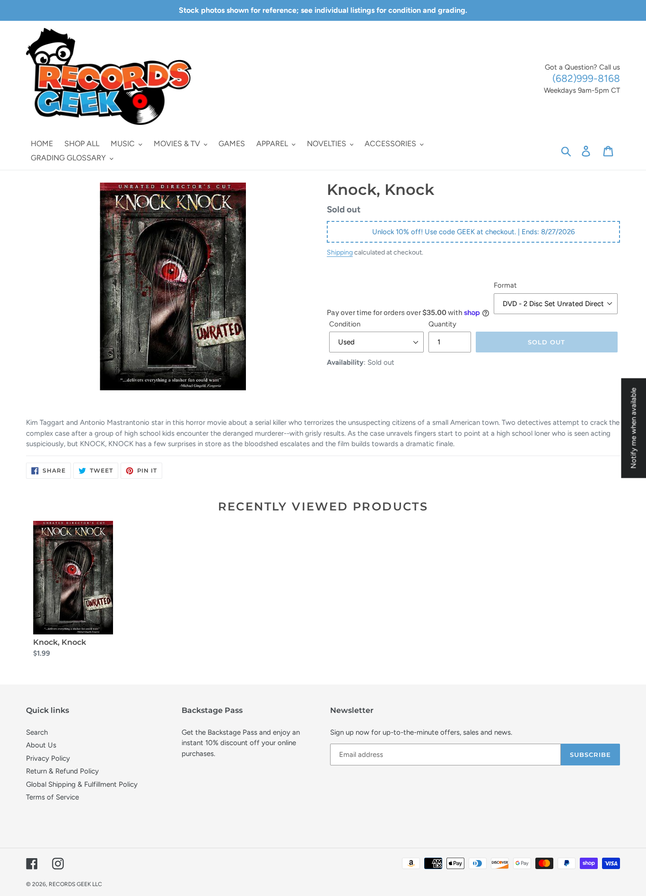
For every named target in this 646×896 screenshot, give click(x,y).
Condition (344, 324)
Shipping (340, 252)
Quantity (442, 324)
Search (37, 732)
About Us (41, 745)
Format (505, 285)
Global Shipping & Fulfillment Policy (82, 784)
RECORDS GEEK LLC (75, 884)
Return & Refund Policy (62, 771)
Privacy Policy (48, 758)
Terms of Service (52, 797)
